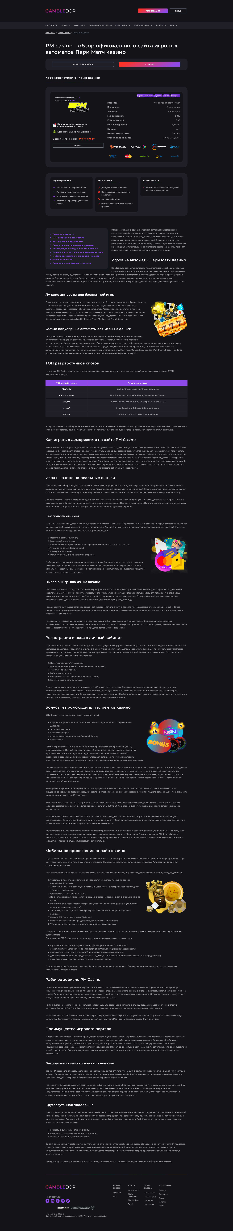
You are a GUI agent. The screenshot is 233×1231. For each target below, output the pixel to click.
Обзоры (50, 25)
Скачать (65, 25)
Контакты (117, 1193)
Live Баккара (149, 1193)
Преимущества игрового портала (72, 263)
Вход (178, 11)
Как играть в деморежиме (68, 241)
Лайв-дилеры (142, 25)
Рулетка (162, 1202)
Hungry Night (133, 1190)
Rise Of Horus (133, 1200)
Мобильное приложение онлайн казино (76, 256)
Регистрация (153, 11)
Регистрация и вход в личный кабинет (75, 249)
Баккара (162, 1190)
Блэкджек (163, 1194)
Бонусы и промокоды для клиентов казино (78, 252)
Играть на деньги (83, 64)
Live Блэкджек (150, 1196)
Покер (161, 1198)
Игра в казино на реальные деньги (73, 245)
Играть (78, 145)
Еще (172, 25)
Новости (161, 25)
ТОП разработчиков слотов (68, 238)
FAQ (114, 1196)
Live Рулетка (149, 1204)
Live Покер (148, 1200)
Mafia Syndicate (132, 1195)
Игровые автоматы (100, 25)
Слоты (161, 1206)
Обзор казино (64, 33)
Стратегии (121, 25)
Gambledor (50, 33)
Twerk (130, 1204)
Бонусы (78, 25)
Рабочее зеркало (62, 259)
